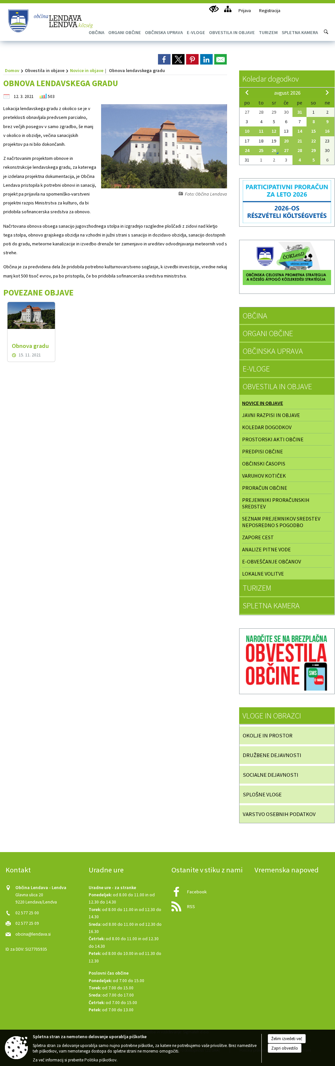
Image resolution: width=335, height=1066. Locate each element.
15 (313, 131)
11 (261, 131)
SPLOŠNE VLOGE (262, 794)
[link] (164, 59)
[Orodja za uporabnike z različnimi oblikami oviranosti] (214, 9)
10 (247, 131)
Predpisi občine (262, 451)
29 (313, 150)
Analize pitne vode (266, 549)
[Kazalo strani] (227, 9)
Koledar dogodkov (270, 79)
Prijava (244, 10)
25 (261, 150)
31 (299, 112)
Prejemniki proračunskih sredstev (275, 503)
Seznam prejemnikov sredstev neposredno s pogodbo (281, 521)
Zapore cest (258, 537)
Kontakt (18, 869)
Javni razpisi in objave (271, 415)
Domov (12, 70)
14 (299, 131)
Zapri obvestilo (284, 1048)
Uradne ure (106, 869)
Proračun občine (264, 488)
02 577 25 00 (27, 913)
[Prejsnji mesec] (247, 92)
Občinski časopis (263, 463)
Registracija (269, 10)
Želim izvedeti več (286, 1038)
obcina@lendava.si (33, 934)
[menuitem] (124, 32)
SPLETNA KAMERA (271, 605)
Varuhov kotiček (264, 475)
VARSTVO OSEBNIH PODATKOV (279, 814)
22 (313, 141)
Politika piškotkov (100, 1060)
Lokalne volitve (263, 573)
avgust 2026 (287, 92)
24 (247, 150)
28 (299, 150)
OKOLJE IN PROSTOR (267, 735)
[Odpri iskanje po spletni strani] (326, 31)
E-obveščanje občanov (271, 561)
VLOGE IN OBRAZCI (271, 716)
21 (299, 141)
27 (286, 150)
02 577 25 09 (27, 923)
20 (286, 141)
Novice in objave (86, 70)
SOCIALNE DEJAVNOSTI (270, 774)
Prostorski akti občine (273, 439)
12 (274, 131)
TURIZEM (257, 588)
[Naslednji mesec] (327, 92)
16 (327, 131)
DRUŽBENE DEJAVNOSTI (272, 755)
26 (274, 150)
